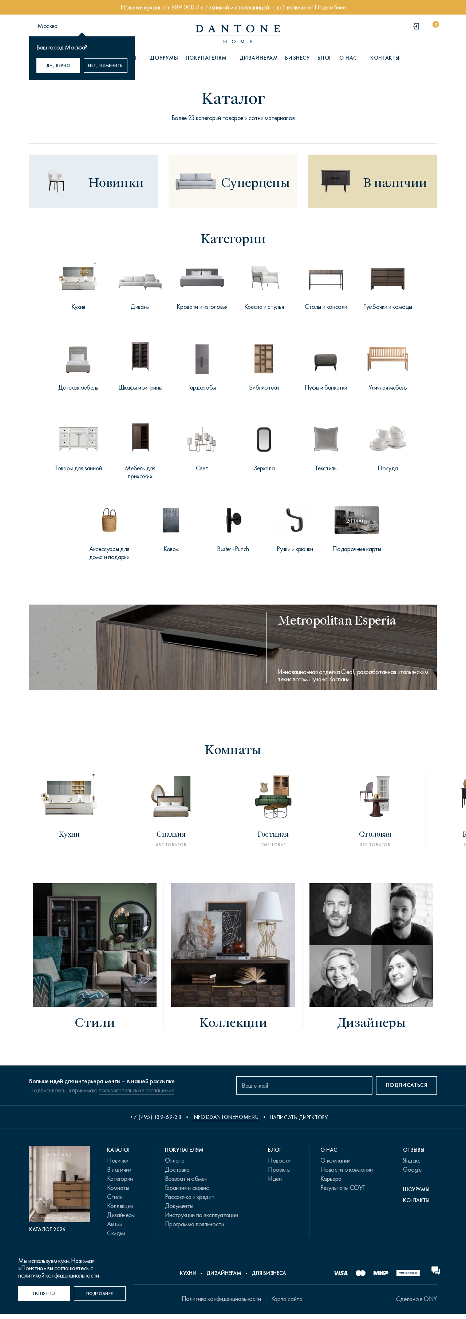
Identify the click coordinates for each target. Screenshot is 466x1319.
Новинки (117, 1160)
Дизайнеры (121, 1215)
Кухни (188, 1273)
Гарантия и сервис (187, 1187)
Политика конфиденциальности (221, 1298)
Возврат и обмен (186, 1178)
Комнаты (118, 1187)
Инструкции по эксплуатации (201, 1215)
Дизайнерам (259, 58)
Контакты (385, 58)
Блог (324, 58)
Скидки (116, 1233)
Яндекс (411, 1160)
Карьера (330, 1178)
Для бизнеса (269, 1273)
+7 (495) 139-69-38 (156, 1117)
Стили (114, 1196)
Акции (114, 1224)
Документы (179, 1206)
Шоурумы (163, 58)
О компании (335, 1160)
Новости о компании (346, 1169)
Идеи (275, 1178)
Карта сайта (287, 1299)
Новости (279, 1160)
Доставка (177, 1169)
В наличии (119, 1169)
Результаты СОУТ (343, 1187)
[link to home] (238, 34)
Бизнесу (297, 58)
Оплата (175, 1160)
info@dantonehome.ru (225, 1117)
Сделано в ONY (416, 1299)
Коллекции (120, 1206)
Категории (120, 1178)
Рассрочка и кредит (189, 1196)
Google (412, 1169)
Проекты (279, 1169)
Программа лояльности (194, 1224)
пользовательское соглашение (136, 1090)
